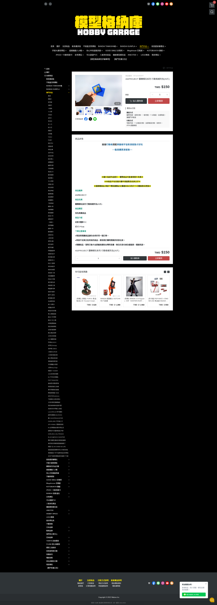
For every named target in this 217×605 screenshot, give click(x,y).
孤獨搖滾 (50, 162)
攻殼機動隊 (51, 276)
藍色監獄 (50, 175)
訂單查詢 (91, 583)
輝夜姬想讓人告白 (53, 393)
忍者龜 (50, 134)
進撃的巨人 (51, 260)
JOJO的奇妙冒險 (53, 374)
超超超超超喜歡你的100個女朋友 (58, 450)
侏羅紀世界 (51, 307)
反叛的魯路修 (52, 330)
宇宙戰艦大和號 (53, 364)
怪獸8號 (50, 146)
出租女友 (50, 235)
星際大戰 (50, 241)
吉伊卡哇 (50, 153)
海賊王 (50, 105)
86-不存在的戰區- (53, 377)
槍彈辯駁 (50, 194)
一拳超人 (50, 222)
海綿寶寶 (50, 209)
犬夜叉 (50, 115)
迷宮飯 (50, 102)
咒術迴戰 (50, 168)
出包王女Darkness (53, 396)
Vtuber (50, 137)
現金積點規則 (116, 583)
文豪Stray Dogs (53, 367)
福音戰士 (50, 178)
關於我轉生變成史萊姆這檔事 (57, 440)
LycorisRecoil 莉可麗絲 (55, 412)
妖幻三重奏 (51, 263)
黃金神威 (50, 191)
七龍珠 (50, 108)
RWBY (50, 140)
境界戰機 (50, 225)
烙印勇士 (50, 159)
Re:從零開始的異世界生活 (56, 427)
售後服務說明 (103, 586)
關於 (80, 580)
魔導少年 (50, 228)
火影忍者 (50, 238)
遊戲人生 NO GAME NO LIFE (57, 446)
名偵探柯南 (51, 301)
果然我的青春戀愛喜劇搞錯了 (57, 443)
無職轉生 (50, 200)
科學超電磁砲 (52, 323)
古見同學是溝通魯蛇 (54, 402)
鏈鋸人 (50, 99)
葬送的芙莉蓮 (52, 311)
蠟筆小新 (50, 206)
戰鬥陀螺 (50, 247)
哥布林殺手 (51, 266)
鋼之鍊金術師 (52, 333)
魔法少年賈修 (52, 317)
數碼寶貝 (50, 232)
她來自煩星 (51, 270)
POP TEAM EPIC (53, 380)
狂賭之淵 (50, 184)
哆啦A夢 (50, 149)
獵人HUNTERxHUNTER (55, 418)
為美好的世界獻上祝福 (55, 409)
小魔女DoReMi (52, 352)
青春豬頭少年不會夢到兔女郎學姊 (58, 453)
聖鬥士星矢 (51, 295)
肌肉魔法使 (51, 257)
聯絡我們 (80, 583)
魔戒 (49, 96)
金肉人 (50, 118)
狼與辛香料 (51, 292)
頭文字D (50, 143)
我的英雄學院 (52, 326)
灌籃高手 (50, 219)
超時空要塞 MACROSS (55, 415)
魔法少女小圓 (52, 320)
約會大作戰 (51, 279)
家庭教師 (50, 197)
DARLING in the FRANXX (56, 434)
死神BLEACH (52, 342)
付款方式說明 (103, 580)
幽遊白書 (50, 165)
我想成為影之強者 (53, 386)
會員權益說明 (116, 580)
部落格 (80, 586)
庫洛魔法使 (51, 298)
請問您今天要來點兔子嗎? (56, 431)
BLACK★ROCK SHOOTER (56, 437)
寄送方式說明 (103, 583)
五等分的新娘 (52, 336)
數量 (127, 95)
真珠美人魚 (51, 273)
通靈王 (50, 130)
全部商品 (90, 580)
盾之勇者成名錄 (53, 358)
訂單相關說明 (91, 586)
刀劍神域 (50, 203)
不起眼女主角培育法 (54, 399)
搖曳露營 (50, 213)
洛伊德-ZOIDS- (52, 349)
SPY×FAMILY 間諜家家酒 (55, 424)
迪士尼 (50, 127)
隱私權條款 (116, 586)
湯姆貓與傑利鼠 (53, 361)
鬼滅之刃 (50, 172)
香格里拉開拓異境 (53, 383)
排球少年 (50, 216)
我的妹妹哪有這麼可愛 (55, 405)
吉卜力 (50, 124)
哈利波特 (50, 244)
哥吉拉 (50, 121)
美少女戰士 (51, 304)
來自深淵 (50, 187)
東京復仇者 (51, 282)
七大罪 (50, 112)
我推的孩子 (51, 254)
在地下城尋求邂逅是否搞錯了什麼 (58, 456)
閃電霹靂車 (51, 251)
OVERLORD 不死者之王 (55, 421)
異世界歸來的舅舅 (53, 390)
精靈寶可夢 (51, 288)
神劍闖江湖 (51, 285)
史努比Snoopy (52, 345)
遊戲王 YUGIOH (53, 371)
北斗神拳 (50, 181)
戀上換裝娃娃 (52, 314)
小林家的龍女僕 (53, 355)
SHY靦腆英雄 (52, 339)
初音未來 (50, 156)
